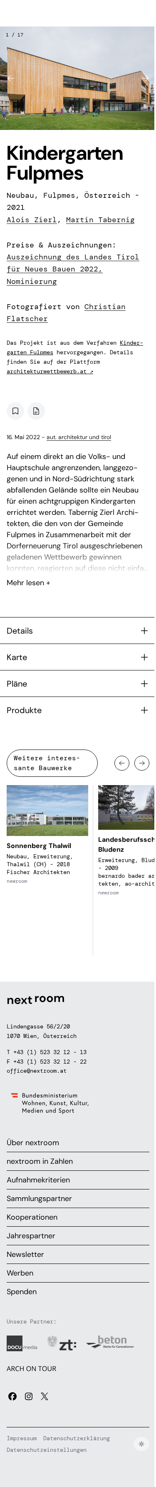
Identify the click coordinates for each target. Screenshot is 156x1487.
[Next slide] (145, 78)
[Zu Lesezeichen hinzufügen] (15, 411)
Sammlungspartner (39, 1199)
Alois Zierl (32, 220)
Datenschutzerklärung (76, 1438)
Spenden (22, 1292)
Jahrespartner (31, 1236)
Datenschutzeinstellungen (47, 1449)
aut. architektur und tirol (79, 437)
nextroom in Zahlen (40, 1161)
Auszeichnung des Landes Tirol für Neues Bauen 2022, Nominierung (73, 269)
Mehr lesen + (78, 560)
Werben (20, 1273)
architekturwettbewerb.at (50, 371)
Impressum (22, 1438)
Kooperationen (32, 1217)
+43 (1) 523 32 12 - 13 (50, 1052)
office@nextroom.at (37, 1070)
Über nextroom (33, 1143)
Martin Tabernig (100, 220)
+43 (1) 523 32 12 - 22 (50, 1061)
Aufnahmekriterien (38, 1180)
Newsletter (25, 1254)
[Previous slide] (10, 78)
